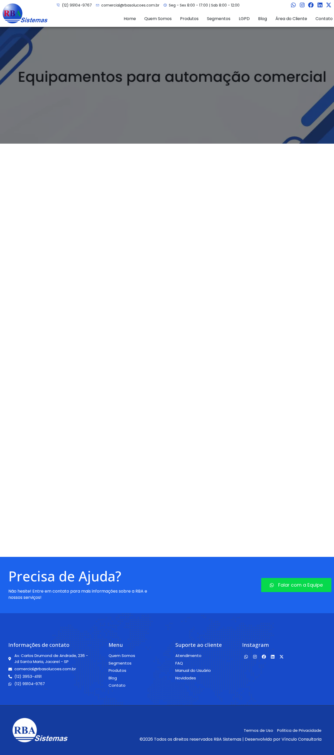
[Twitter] (329, 5)
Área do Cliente (291, 19)
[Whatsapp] (293, 5)
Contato (324, 19)
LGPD (244, 19)
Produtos (189, 19)
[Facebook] (311, 5)
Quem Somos (158, 19)
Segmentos (218, 19)
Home (130, 19)
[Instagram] (302, 5)
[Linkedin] (320, 5)
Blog (262, 19)
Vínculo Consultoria (301, 739)
